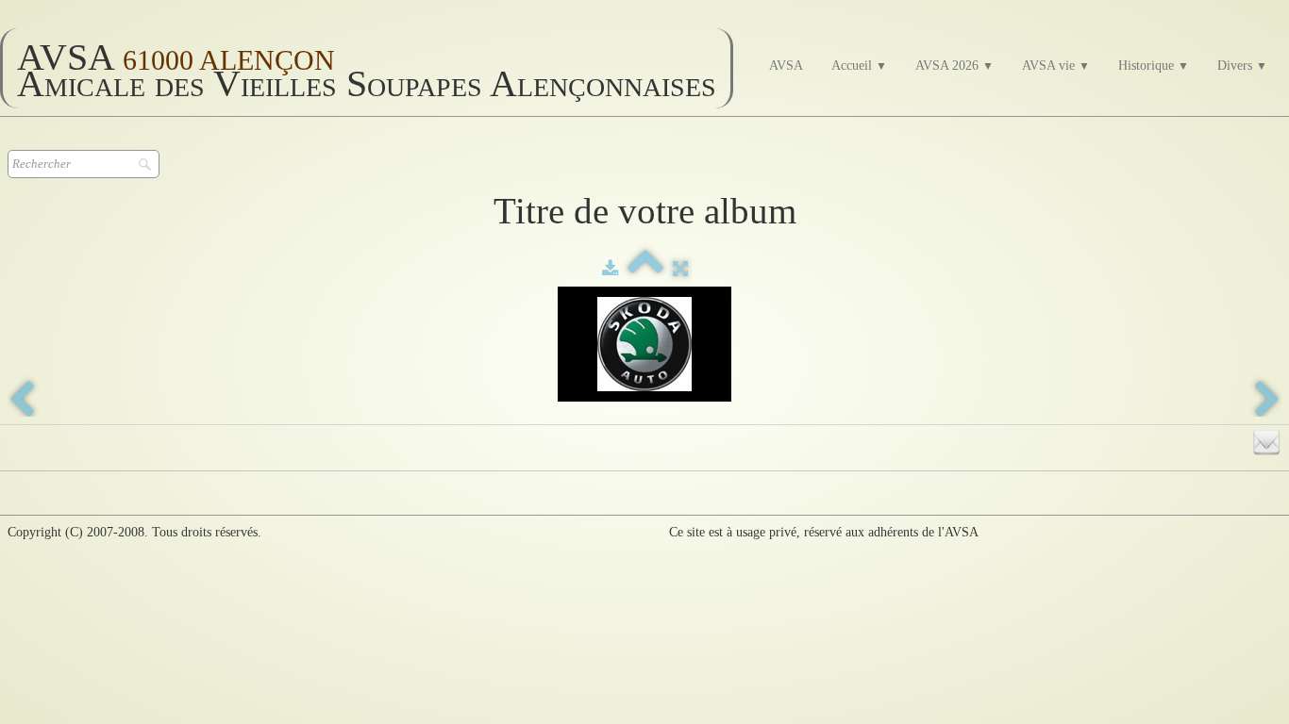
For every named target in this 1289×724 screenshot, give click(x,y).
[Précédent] (22, 400)
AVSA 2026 (954, 65)
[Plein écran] (680, 269)
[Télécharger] (610, 269)
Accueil (859, 65)
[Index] (645, 269)
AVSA (786, 65)
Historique (1153, 65)
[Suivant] (1267, 400)
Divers (1242, 65)
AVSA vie (1056, 65)
